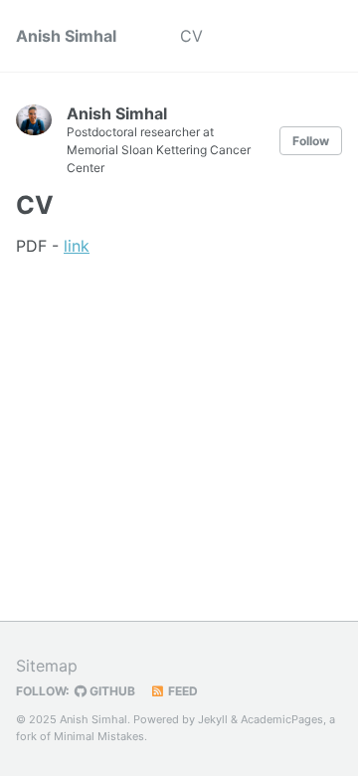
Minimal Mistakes (99, 736)
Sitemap (47, 666)
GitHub (111, 690)
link (77, 246)
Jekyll (213, 719)
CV (191, 36)
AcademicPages (282, 719)
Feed (181, 690)
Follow (310, 140)
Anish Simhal (66, 36)
